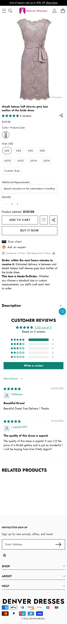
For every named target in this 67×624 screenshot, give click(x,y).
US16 (47, 160)
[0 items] (63, 11)
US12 (21, 160)
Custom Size (12, 170)
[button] (62, 319)
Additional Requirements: (16, 182)
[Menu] (4, 11)
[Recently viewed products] (62, 311)
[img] (12, 389)
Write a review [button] (33, 365)
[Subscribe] (58, 544)
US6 (30, 150)
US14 (34, 160)
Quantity (6, 197)
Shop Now (52, 2)
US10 (7, 160)
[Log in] (54, 11)
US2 (6, 150)
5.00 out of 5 (43, 327)
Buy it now (29, 230)
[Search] (10, 11)
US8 (42, 150)
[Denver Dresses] (33, 11)
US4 (18, 150)
